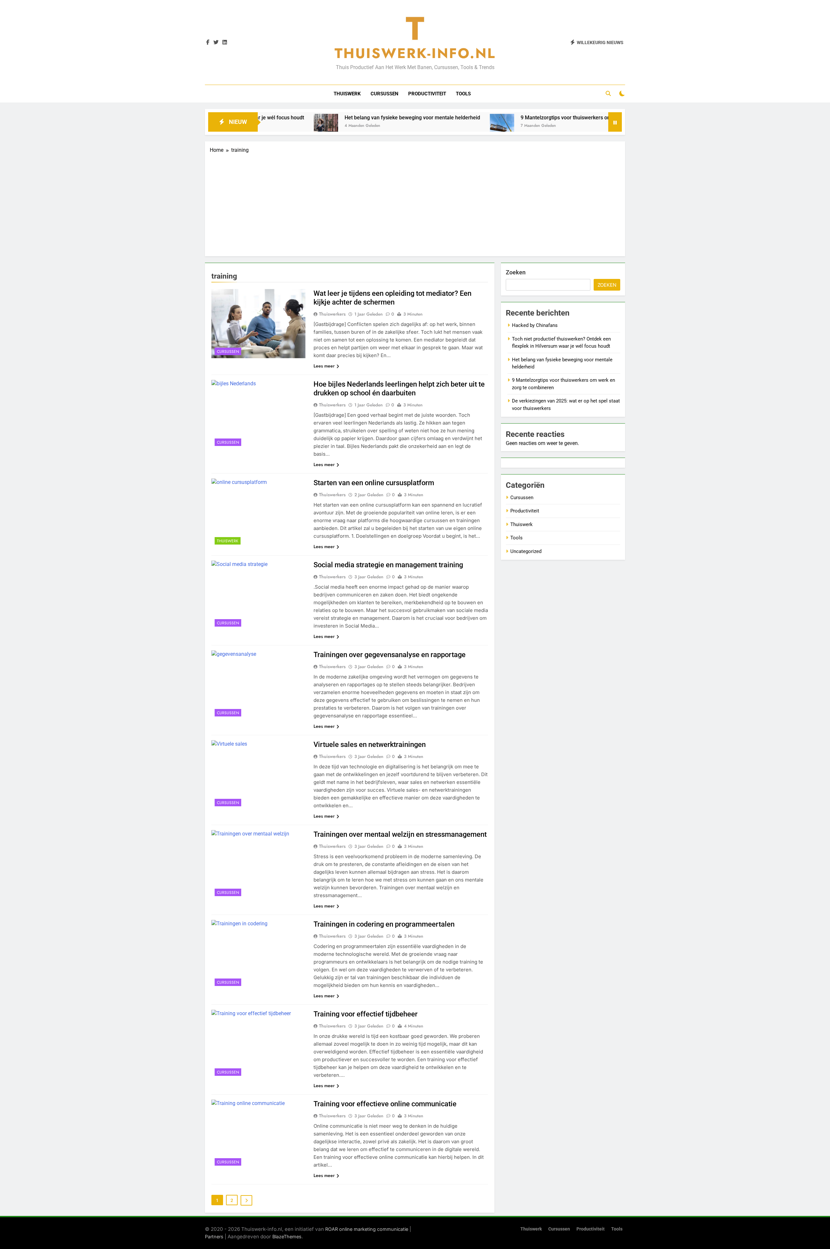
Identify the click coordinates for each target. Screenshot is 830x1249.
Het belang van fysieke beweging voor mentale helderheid (369, 117)
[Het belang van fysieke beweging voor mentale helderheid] (283, 126)
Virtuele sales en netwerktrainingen (370, 744)
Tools (463, 94)
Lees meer (324, 366)
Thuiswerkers (332, 494)
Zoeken (516, 272)
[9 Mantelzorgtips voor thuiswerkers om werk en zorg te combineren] (459, 126)
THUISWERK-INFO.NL (415, 53)
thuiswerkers (332, 314)
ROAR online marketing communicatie (366, 1229)
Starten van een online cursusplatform (374, 483)
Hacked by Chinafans (535, 325)
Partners (214, 1236)
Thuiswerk (347, 94)
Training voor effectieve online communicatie (385, 1104)
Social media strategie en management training (388, 565)
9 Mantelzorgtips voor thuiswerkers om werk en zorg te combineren (556, 117)
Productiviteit (427, 94)
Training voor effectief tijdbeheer (366, 1014)
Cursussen (384, 94)
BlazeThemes (287, 1236)
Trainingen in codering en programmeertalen (384, 924)
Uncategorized (525, 551)
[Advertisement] (415, 202)
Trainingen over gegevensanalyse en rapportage (390, 655)
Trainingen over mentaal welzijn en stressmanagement (400, 834)
